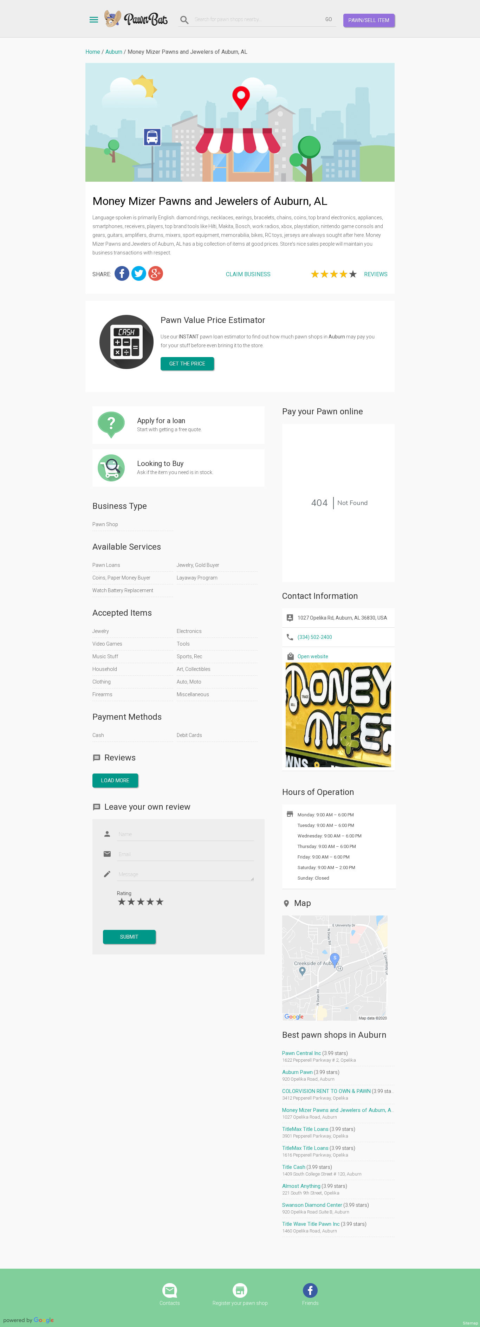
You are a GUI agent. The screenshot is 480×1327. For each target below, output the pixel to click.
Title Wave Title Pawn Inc (311, 1224)
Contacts (170, 1303)
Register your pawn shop (240, 1303)
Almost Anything (301, 1186)
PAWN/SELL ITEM (369, 20)
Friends (310, 1303)
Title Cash (293, 1167)
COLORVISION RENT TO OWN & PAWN (326, 1091)
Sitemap (470, 1323)
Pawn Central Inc (301, 1053)
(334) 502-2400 (315, 637)
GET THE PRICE (187, 364)
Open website (313, 656)
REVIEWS (376, 274)
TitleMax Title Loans (305, 1129)
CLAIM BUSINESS (248, 274)
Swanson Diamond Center (312, 1205)
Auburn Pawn (297, 1072)
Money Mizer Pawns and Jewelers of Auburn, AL (338, 1110)
